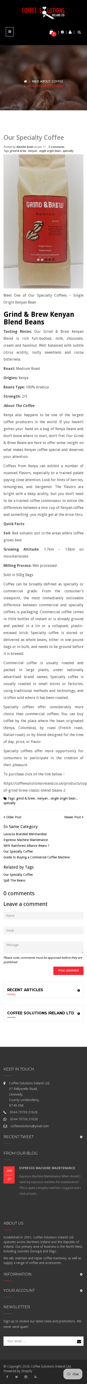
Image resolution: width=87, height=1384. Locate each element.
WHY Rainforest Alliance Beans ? (26, 846)
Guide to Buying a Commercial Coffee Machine (36, 857)
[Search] (79, 32)
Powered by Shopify (17, 1371)
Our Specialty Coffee (18, 851)
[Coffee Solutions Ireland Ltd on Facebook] (6, 1377)
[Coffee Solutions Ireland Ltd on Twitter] (16, 1377)
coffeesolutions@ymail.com (29, 1126)
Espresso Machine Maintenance (25, 840)
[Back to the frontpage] (25, 81)
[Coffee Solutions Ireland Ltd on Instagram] (26, 1377)
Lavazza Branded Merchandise (25, 834)
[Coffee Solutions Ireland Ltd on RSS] (35, 1377)
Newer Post (72, 817)
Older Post (13, 817)
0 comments (56, 147)
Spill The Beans (14, 880)
